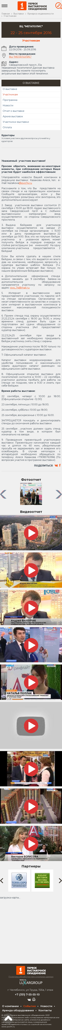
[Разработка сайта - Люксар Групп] (31, 985)
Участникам (10, 94)
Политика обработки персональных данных (31, 976)
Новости (8, 105)
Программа (10, 100)
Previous (3, 494)
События (29, 1006)
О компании (10, 1006)
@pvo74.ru (25, 183)
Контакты (45, 1010)
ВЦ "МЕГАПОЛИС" (20, 56)
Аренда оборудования (18, 1010)
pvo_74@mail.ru (20, 287)
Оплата (7, 127)
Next (59, 494)
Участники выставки (16, 121)
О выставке (10, 89)
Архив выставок (13, 116)
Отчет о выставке (13, 111)
